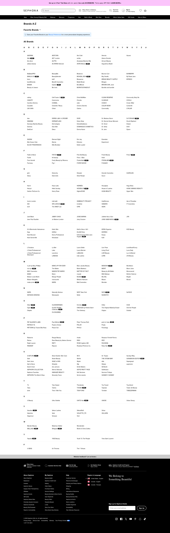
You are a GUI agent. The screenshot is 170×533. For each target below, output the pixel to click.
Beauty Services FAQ (71, 496)
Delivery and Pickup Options (73, 483)
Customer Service (71, 478)
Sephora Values (28, 486)
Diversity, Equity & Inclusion (31, 502)
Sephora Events (28, 494)
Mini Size (98, 17)
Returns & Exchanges (72, 481)
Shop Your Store (49, 507)
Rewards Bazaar (49, 502)
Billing (67, 488)
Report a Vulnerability (29, 510)
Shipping (68, 486)
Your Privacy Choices (61, 520)
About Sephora (28, 478)
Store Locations (70, 502)
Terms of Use (36, 520)
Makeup (52, 17)
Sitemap (51, 520)
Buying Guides (70, 494)
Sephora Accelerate (29, 504)
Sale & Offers (142, 17)
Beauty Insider (49, 478)
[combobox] (58, 10)
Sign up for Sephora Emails (118, 504)
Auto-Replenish (49, 496)
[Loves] (140, 10)
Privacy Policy (27, 520)
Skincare (61, 17)
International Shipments (72, 491)
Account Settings (49, 491)
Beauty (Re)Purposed (29, 507)
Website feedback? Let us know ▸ (85, 457)
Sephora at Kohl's (71, 499)
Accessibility (69, 507)
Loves (46, 504)
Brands (107, 17)
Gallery (47, 483)
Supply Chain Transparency (31, 488)
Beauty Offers (48, 499)
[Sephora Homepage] (31, 10)
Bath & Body (88, 17)
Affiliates (26, 491)
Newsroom (26, 481)
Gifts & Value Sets (118, 17)
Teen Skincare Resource (72, 510)
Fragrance (71, 17)
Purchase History (49, 488)
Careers (26, 483)
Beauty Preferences (55, 35)
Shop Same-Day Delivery (51, 510)
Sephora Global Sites (29, 499)
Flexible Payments (71, 504)
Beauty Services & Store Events (53, 494)
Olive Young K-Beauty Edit (38, 17)
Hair (79, 17)
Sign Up (141, 508)
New (25, 17)
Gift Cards (131, 17)
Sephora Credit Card (50, 481)
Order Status (48, 486)
